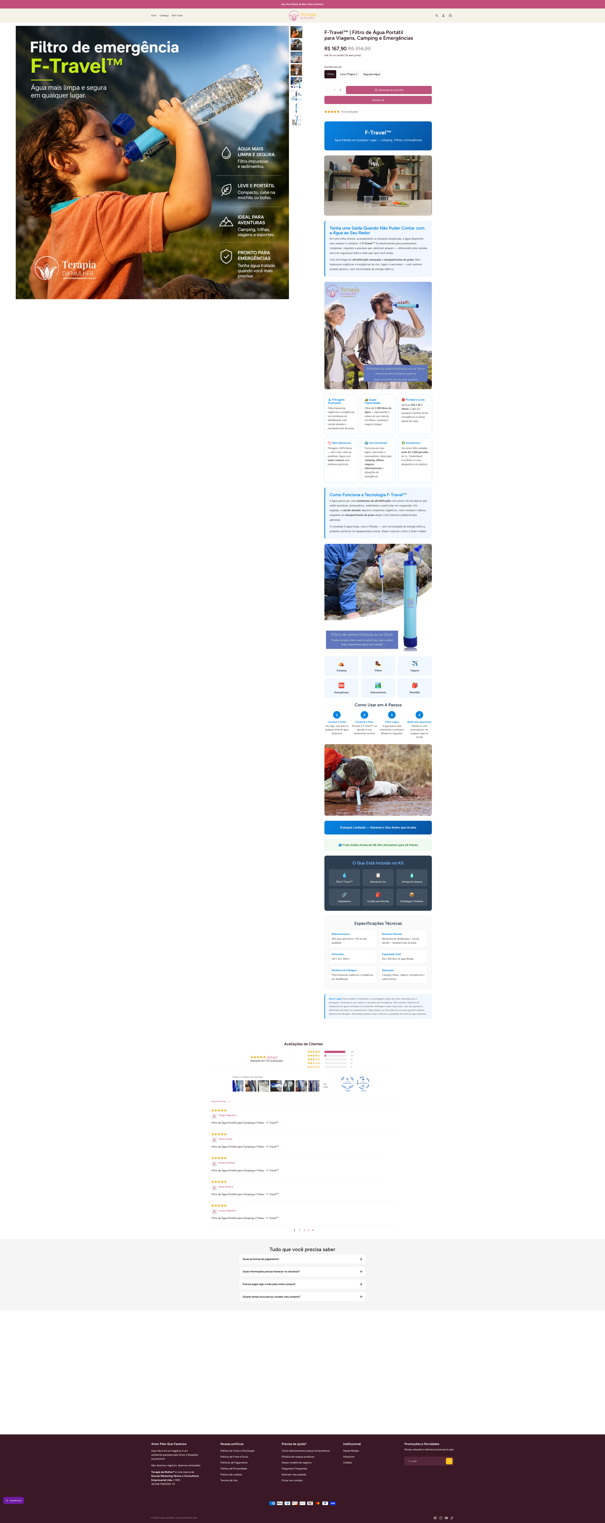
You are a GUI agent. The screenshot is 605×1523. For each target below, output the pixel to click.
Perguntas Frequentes (294, 1468)
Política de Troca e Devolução (237, 1450)
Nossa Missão (351, 1450)
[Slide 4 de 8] (296, 70)
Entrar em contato (292, 1480)
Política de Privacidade (233, 1468)
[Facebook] (435, 1518)
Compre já (378, 100)
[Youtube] (446, 1518)
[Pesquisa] (436, 15)
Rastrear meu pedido (294, 1474)
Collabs (347, 1462)
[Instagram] (441, 1518)
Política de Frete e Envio (234, 1456)
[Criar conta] (449, 1461)
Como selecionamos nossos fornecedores (306, 1450)
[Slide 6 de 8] (296, 95)
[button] (314, 1052)
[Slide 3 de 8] (296, 57)
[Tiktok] (452, 1518)
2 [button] (299, 1230)
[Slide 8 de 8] (296, 120)
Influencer (349, 1456)
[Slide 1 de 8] (296, 32)
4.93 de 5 (272, 1057)
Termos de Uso (229, 1480)
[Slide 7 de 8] (296, 107)
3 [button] (304, 1230)
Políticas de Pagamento (234, 1462)
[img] (219, 1110)
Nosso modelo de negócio (296, 1462)
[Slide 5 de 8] (296, 82)
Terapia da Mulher (166, 1518)
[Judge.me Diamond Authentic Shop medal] (347, 1083)
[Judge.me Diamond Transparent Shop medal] (363, 1083)
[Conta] (443, 15)
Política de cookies (231, 1474)
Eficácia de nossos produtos (298, 1456)
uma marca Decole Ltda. (186, 1518)
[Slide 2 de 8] (296, 44)
